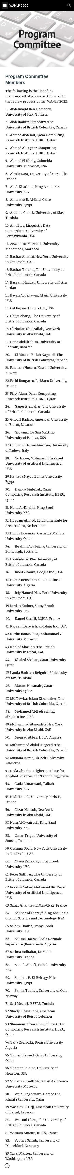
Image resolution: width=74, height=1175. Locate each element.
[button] (4, 5)
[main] (37, 39)
